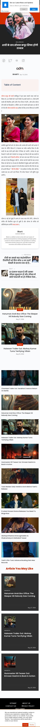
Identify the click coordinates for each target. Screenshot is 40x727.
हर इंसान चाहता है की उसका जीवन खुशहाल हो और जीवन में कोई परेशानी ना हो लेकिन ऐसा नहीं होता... (22, 274)
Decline (32, 725)
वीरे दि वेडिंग (15, 169)
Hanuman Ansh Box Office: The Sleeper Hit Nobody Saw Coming (20, 315)
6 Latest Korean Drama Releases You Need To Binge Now (18, 512)
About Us (26, 703)
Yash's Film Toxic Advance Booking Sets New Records (18, 561)
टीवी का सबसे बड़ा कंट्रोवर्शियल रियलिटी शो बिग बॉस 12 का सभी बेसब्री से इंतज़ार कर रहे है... (17, 260)
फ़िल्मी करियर (15, 157)
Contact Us (11, 706)
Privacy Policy (28, 706)
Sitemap (13, 703)
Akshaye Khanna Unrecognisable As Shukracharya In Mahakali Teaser (14, 537)
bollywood (20, 42)
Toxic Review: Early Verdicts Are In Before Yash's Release (19, 488)
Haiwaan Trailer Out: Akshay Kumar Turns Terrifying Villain (20, 349)
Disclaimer (20, 709)
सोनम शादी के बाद (12, 108)
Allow (33, 9)
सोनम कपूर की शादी (7, 96)
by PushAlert (6, 11)
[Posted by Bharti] (20, 68)
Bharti (16, 74)
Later (23, 9)
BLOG (20, 309)
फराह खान (15, 224)
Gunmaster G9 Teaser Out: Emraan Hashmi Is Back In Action (18, 463)
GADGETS (7, 590)
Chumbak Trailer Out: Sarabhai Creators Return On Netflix (19, 389)
